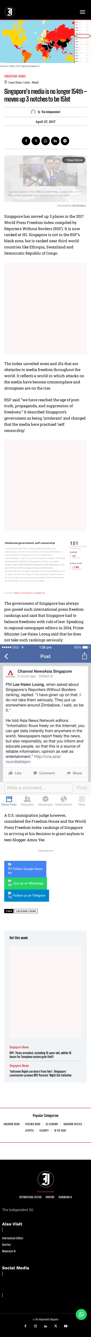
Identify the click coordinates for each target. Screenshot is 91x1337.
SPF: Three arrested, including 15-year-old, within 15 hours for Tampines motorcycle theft (40, 1055)
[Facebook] (26, 141)
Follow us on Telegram (29, 895)
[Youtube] (66, 1326)
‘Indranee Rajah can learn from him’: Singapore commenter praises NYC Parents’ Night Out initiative (41, 1073)
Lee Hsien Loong (26, 911)
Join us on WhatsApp (28, 883)
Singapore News (15, 76)
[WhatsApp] (45, 141)
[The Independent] (34, 112)
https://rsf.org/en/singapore (29, 593)
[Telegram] (65, 141)
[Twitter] (36, 141)
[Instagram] (36, 1326)
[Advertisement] (45, 308)
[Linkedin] (55, 141)
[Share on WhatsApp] (81, 1314)
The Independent (50, 112)
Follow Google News (28, 869)
